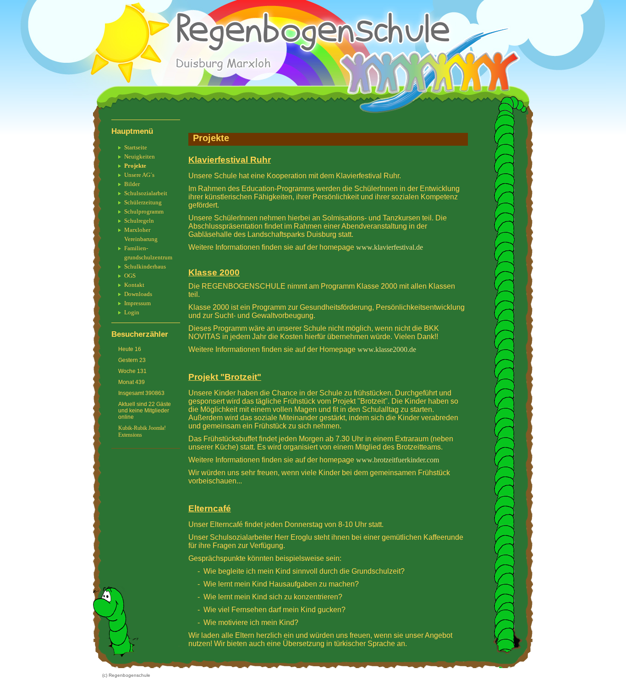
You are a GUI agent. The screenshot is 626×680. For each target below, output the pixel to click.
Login (131, 312)
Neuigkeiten (139, 156)
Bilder (132, 184)
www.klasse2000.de (386, 349)
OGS (130, 275)
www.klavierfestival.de (389, 247)
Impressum (137, 303)
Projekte (135, 165)
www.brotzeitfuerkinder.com (396, 460)
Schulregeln (139, 220)
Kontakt (134, 284)
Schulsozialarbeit (145, 193)
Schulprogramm (144, 211)
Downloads (138, 294)
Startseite (135, 147)
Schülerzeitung (143, 202)
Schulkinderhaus (145, 266)
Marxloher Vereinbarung (141, 234)
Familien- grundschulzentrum (148, 253)
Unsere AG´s (139, 174)
